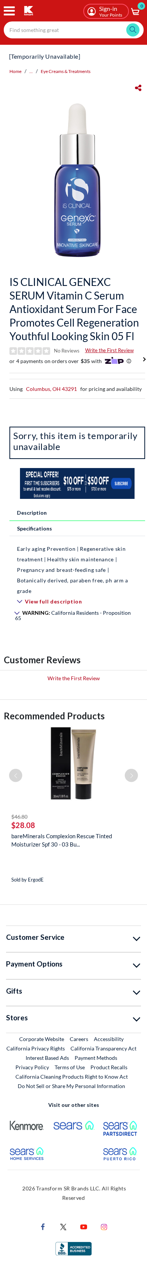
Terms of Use (70, 1067)
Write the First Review (109, 350)
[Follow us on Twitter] (63, 1226)
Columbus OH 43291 (51, 389)
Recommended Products (54, 715)
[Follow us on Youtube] (83, 1226)
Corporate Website (42, 1038)
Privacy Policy (32, 1067)
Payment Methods (96, 1058)
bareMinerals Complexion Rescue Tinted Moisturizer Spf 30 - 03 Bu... (61, 840)
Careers (79, 1038)
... (31, 71)
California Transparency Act (103, 1048)
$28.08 (23, 825)
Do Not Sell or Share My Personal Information (71, 1086)
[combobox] (74, 29)
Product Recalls (109, 1067)
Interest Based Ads (47, 1058)
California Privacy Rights (35, 1048)
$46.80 (19, 816)
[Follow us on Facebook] (43, 1226)
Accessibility (109, 1039)
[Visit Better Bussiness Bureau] (73, 1248)
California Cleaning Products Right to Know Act (71, 1076)
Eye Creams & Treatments (65, 71)
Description (32, 512)
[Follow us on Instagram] (104, 1226)
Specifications (34, 528)
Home (15, 71)
